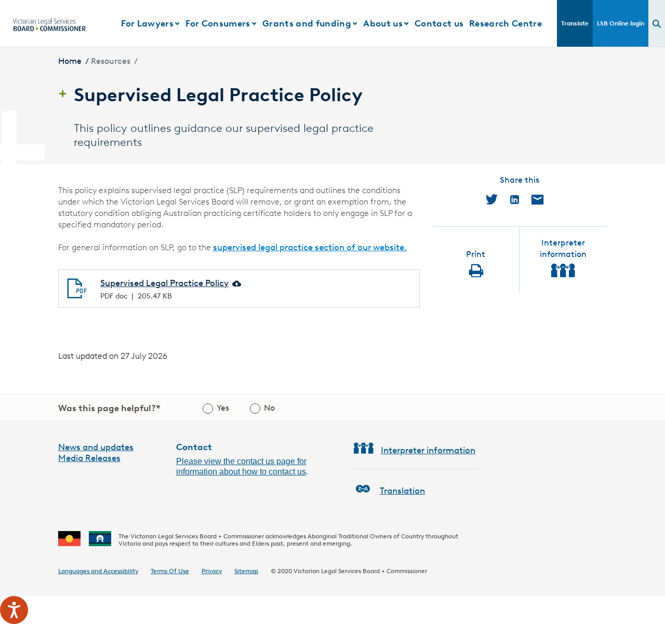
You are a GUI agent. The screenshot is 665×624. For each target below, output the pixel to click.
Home (70, 61)
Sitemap (246, 571)
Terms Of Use (170, 571)
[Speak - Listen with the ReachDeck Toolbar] (14, 610)
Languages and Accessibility (98, 571)
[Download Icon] (236, 283)
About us (383, 23)
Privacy (212, 571)
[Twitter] (492, 199)
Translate (575, 23)
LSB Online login (620, 23)
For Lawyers (147, 23)
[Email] (537, 199)
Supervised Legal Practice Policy (164, 283)
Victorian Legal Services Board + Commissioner (360, 571)
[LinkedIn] (514, 199)
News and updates (96, 447)
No (269, 408)
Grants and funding (306, 23)
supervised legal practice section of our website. (310, 247)
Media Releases (89, 458)
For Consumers (217, 23)
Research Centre (505, 23)
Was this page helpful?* (109, 408)
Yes (223, 408)
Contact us (439, 23)
